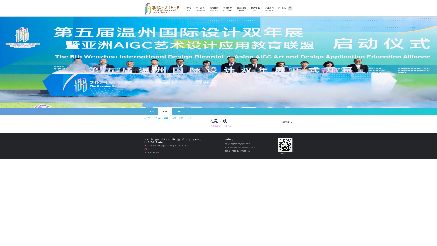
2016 (151, 111)
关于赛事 (155, 139)
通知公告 (176, 139)
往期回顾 (157, 118)
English (159, 142)
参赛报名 (197, 139)
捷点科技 (155, 153)
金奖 (189, 118)
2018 (165, 111)
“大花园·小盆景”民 (178, 118)
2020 (178, 111)
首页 (149, 118)
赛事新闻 (165, 139)
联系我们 (150, 142)
